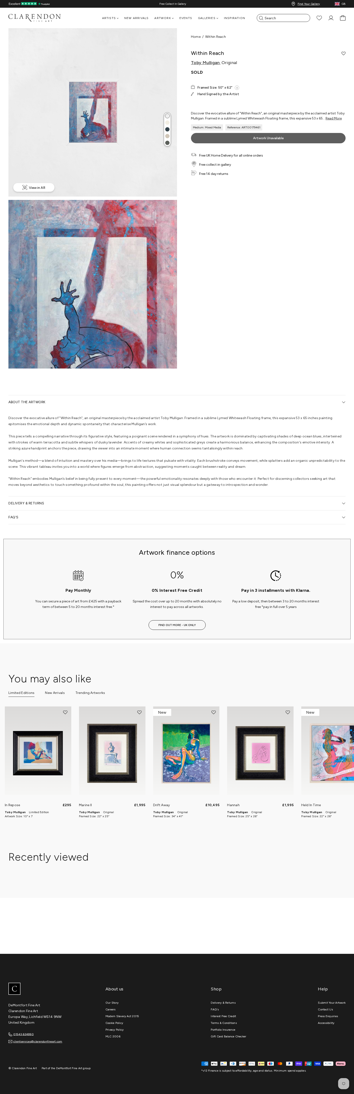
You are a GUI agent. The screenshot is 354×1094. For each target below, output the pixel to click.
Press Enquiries (328, 1016)
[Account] (331, 18)
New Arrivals (136, 18)
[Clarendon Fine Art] (44, 989)
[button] (167, 115)
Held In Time (311, 805)
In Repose (12, 805)
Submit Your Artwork (332, 1002)
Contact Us (325, 1009)
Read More (334, 118)
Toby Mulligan (205, 62)
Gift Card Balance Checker (228, 1036)
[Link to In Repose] (38, 753)
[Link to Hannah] (260, 753)
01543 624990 (23, 1034)
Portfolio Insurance (223, 1029)
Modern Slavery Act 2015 (122, 1016)
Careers (110, 1009)
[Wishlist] (319, 18)
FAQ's (215, 1009)
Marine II (85, 805)
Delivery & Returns (223, 1002)
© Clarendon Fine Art (22, 1068)
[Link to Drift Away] (186, 753)
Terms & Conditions (223, 1023)
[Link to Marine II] (112, 753)
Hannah (233, 805)
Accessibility (326, 1023)
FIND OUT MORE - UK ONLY (177, 625)
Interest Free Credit (223, 1016)
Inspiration (234, 18)
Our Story (111, 1002)
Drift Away (161, 805)
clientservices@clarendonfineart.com (37, 1041)
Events (185, 18)
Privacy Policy (114, 1029)
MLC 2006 (112, 1036)
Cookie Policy (114, 1023)
